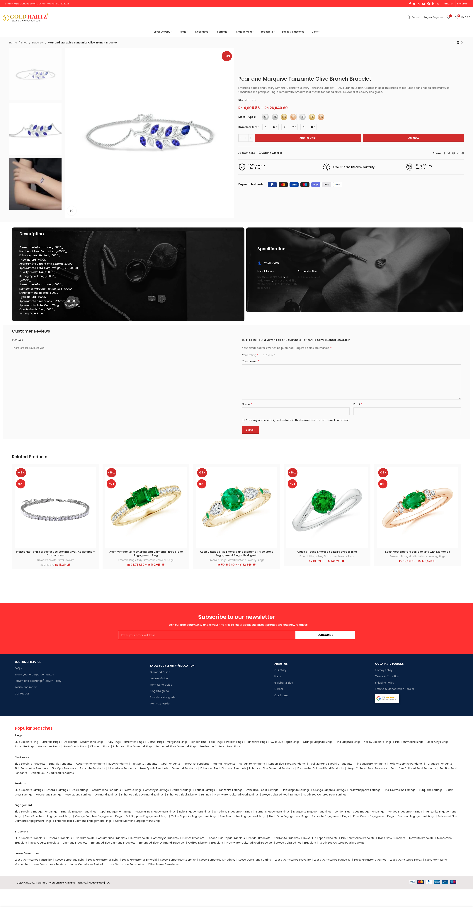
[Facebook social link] (410, 3)
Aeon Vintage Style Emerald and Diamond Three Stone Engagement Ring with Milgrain (236, 553)
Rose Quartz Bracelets (44, 842)
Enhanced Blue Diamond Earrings (142, 794)
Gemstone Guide (161, 685)
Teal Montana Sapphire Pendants (330, 764)
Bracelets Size (248, 127)
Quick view (93, 481)
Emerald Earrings (57, 790)
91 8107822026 (61, 3)
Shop (24, 42)
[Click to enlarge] (71, 210)
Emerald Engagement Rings (78, 811)
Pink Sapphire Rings (348, 742)
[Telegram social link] (462, 153)
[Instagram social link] (419, 3)
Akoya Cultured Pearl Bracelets (296, 842)
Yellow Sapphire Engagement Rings (193, 816)
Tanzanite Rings (257, 742)
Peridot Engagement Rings (405, 811)
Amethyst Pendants (196, 764)
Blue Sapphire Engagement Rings (36, 811)
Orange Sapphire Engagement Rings (98, 816)
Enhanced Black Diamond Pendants (223, 768)
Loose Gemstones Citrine (255, 860)
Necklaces (22, 757)
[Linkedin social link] (433, 3)
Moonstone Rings (49, 746)
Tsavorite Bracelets (421, 838)
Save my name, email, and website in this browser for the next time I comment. (297, 420)
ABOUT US (281, 664)
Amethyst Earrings (157, 790)
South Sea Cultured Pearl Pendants (413, 768)
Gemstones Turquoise (336, 860)
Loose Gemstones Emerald (139, 860)
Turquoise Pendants (439, 764)
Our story (280, 670)
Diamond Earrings (106, 794)
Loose (317, 860)
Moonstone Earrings (48, 794)
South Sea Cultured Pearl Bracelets (342, 842)
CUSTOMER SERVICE (28, 662)
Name (247, 404)
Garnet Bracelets (193, 838)
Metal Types (246, 117)
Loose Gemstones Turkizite (49, 864)
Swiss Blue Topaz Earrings (262, 790)
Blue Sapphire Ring (26, 742)
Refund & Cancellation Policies (394, 689)
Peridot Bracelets (259, 838)
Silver (260, 277)
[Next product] (462, 43)
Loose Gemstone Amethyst (217, 860)
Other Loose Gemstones (164, 864)
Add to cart (308, 138)
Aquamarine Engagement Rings (155, 811)
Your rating (250, 355)
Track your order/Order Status (34, 674)
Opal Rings (70, 742)
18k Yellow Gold (282, 284)
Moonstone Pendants (122, 768)
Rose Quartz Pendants (154, 768)
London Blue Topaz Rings (206, 742)
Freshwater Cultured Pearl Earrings (236, 794)
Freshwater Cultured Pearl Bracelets (250, 842)
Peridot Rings (234, 742)
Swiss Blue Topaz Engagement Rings (48, 816)
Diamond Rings (100, 746)
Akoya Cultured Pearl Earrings (281, 794)
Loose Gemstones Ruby (103, 860)
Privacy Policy (383, 670)
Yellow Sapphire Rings (378, 742)
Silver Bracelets (46, 560)
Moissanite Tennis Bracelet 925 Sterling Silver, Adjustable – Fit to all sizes (55, 553)
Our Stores (281, 695)
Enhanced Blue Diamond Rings (132, 746)
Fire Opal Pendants (64, 768)
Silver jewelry (66, 560)
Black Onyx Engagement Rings (288, 816)
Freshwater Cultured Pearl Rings (220, 746)
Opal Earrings (80, 790)
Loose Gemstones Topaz (406, 860)
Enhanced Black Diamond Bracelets (161, 842)
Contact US (22, 693)
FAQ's (18, 668)
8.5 (318, 277)
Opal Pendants (170, 764)
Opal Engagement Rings (115, 811)
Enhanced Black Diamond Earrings (189, 794)
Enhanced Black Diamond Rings (176, 746)
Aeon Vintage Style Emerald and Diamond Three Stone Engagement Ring (146, 553)
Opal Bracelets (85, 838)
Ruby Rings (114, 742)
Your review (250, 361)
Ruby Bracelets (139, 838)
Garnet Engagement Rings (273, 811)
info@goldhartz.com (23, 3)
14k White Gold (274, 277)
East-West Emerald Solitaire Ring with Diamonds (417, 552)
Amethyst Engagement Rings (233, 811)
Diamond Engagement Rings (415, 816)
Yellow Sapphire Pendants (406, 764)
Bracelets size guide (163, 697)
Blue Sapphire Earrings (29, 790)
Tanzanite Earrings (230, 790)
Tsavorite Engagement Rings (330, 816)
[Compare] (93, 473)
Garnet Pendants (224, 764)
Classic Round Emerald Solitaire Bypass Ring (327, 552)
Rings (170, 560)
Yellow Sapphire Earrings (364, 790)
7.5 (310, 277)
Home (13, 42)
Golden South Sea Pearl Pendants (52, 773)
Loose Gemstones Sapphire (178, 860)
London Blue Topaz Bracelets (226, 838)
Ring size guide (159, 691)
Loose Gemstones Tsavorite (293, 860)
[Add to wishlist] (93, 489)
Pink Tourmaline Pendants (31, 768)
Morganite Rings (177, 742)
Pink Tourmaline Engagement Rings (243, 816)
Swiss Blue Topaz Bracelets (320, 838)
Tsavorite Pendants (92, 768)
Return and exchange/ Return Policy (38, 681)
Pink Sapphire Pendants (371, 764)
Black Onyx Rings (437, 742)
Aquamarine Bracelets (112, 838)
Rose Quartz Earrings (78, 794)
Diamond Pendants (184, 768)
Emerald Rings (127, 560)
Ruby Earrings (133, 790)
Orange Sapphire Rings (317, 742)
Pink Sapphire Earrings (295, 790)
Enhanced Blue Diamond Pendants (271, 768)
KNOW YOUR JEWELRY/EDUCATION (172, 665)
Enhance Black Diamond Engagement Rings (83, 821)
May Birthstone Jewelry (151, 560)
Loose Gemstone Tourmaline (125, 864)
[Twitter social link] (414, 3)
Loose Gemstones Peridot (86, 864)
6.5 (302, 277)
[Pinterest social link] (428, 3)
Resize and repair (26, 687)
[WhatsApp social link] (437, 3)
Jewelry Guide (159, 678)
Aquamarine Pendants (90, 764)
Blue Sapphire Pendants (30, 764)
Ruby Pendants (118, 764)
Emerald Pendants (60, 764)
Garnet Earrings (181, 790)
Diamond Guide (160, 672)
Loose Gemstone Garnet (370, 860)
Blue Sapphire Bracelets (30, 838)
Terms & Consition (387, 676)
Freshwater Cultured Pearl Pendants (320, 768)
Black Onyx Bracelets (391, 838)
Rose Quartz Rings (75, 746)
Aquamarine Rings (91, 742)
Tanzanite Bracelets (287, 838)
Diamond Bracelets (75, 842)
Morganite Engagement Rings (312, 811)
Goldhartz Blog (283, 683)
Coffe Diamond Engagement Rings (137, 821)
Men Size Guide (160, 703)
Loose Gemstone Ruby (69, 860)
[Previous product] (454, 43)
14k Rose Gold (282, 280)
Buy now (413, 138)
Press (277, 676)
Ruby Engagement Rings (194, 811)
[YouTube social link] (423, 3)
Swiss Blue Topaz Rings (285, 742)
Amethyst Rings (134, 742)
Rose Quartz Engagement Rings (373, 816)
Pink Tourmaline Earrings (399, 790)
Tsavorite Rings (24, 746)
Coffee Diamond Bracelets (205, 842)
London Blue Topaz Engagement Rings (359, 811)
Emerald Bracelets (61, 838)
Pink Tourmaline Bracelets (358, 838)
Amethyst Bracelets (166, 838)
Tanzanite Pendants (144, 764)
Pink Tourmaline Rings (409, 742)
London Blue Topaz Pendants (287, 764)
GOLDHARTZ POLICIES (389, 664)
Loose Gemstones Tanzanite (33, 860)
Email (358, 404)
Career (278, 689)
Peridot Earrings (205, 790)
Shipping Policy (384, 683)
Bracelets (38, 42)
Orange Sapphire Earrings (329, 790)
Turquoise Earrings (430, 790)
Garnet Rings (155, 742)
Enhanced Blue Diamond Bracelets (113, 842)
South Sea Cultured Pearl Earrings (324, 794)
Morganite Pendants (252, 764)
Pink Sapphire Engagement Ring (146, 816)
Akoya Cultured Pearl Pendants (367, 768)
